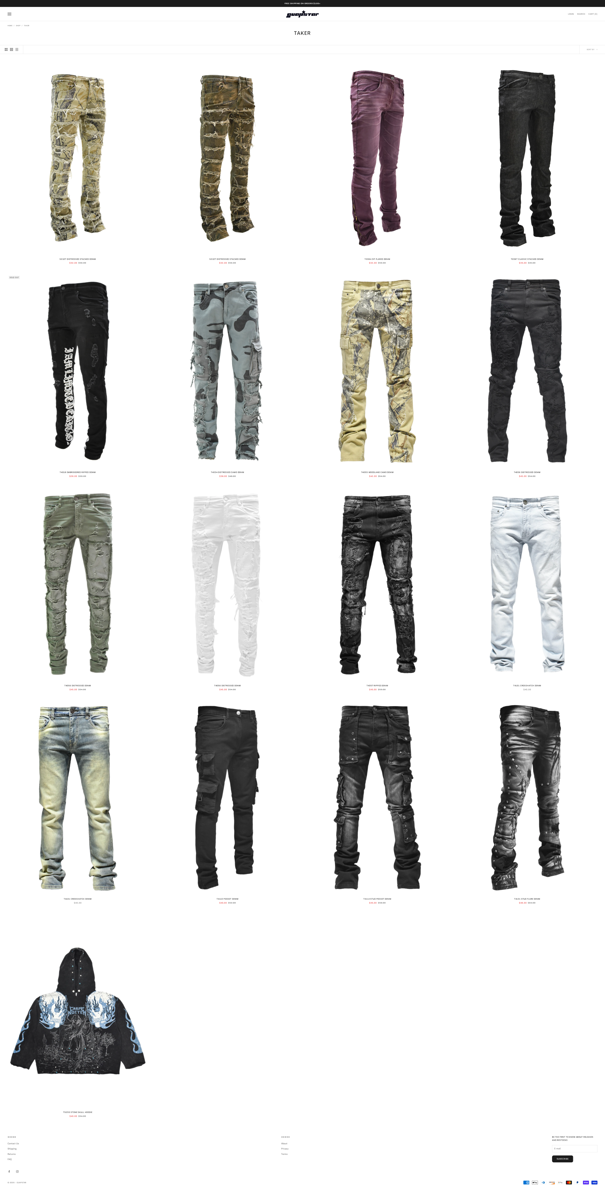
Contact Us (13, 1143)
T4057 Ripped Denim (377, 685)
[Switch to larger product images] (6, 49)
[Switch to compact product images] (16, 49)
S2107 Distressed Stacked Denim (78, 259)
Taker (27, 25)
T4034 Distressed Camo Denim (227, 472)
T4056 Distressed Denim (527, 472)
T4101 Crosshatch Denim (527, 685)
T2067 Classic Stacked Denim (527, 259)
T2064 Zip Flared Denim (377, 259)
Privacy (284, 1148)
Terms (284, 1154)
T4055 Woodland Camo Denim (377, 472)
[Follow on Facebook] (9, 1171)
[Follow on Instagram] (17, 1171)
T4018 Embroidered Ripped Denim (78, 472)
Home (10, 25)
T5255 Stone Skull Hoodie (77, 1112)
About (284, 1143)
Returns (12, 1154)
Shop (18, 25)
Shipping (12, 1148)
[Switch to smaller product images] (11, 49)
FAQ (10, 1159)
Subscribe (563, 1158)
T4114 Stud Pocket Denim (377, 899)
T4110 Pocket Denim (228, 899)
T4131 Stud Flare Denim (527, 899)
